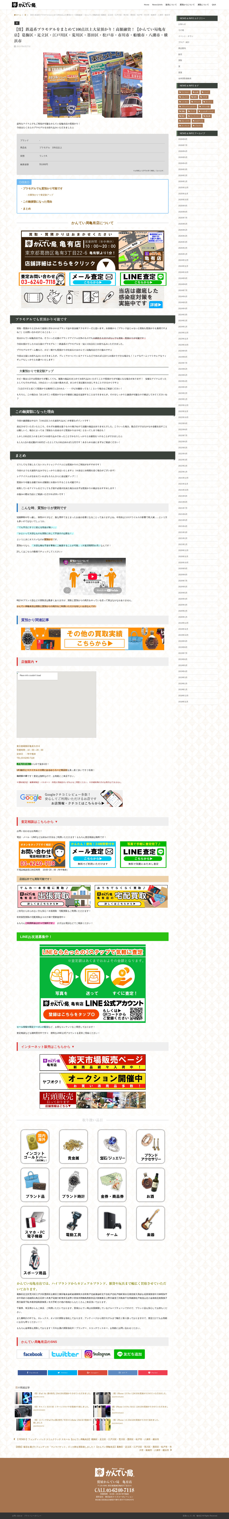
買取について (203, 5)
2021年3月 (182, 532)
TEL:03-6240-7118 (25, 758)
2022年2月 (182, 466)
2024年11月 (183, 266)
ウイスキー (185, 92)
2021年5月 (182, 520)
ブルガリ (198, 125)
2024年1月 (182, 327)
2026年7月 (182, 145)
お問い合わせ (17, 1516)
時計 (183, 116)
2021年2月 (182, 538)
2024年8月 (182, 284)
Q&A (214, 5)
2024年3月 (182, 315)
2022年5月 (182, 448)
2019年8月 (182, 647)
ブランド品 (205, 106)
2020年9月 (182, 568)
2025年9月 (182, 206)
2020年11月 (183, 556)
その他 (181, 30)
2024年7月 (182, 290)
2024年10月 (183, 272)
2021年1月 (182, 544)
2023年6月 (182, 369)
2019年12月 (183, 623)
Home (146, 5)
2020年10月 (183, 562)
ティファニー (195, 116)
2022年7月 (182, 435)
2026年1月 (182, 181)
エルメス (184, 97)
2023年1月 (182, 399)
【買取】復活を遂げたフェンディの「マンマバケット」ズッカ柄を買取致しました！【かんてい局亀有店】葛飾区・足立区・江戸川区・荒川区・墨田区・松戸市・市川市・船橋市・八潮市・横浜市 (93, 1448)
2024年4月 (182, 308)
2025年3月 (182, 242)
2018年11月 (183, 702)
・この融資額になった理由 (36, 201)
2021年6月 (182, 514)
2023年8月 (182, 357)
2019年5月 (182, 665)
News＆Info (157, 5)
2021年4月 (182, 526)
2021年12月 (183, 478)
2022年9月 (182, 423)
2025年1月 (182, 254)
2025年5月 (182, 230)
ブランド (196, 102)
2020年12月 (183, 550)
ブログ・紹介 (184, 42)
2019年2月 (182, 683)
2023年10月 (183, 345)
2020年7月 (182, 581)
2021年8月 (182, 502)
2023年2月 (182, 393)
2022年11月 (183, 411)
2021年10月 (183, 490)
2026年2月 (182, 175)
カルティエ (199, 121)
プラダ (204, 97)
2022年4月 (182, 454)
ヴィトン (209, 102)
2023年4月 (182, 381)
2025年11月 (183, 194)
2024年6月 (182, 296)
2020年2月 (182, 611)
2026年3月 (182, 169)
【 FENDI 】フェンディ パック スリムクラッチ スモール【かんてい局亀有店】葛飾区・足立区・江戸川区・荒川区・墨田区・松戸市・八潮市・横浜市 (87, 1439)
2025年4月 (182, 236)
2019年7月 (182, 653)
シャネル (184, 102)
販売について (171, 5)
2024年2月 (182, 320)
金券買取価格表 (184, 78)
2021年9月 (182, 496)
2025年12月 (183, 187)
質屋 (180, 72)
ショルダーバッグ (207, 111)
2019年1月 (182, 689)
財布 (195, 97)
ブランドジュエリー (188, 106)
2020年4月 (182, 599)
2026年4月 (182, 163)
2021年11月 (183, 484)
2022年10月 (183, 417)
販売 (180, 54)
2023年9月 (182, 351)
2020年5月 (182, 593)
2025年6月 (182, 224)
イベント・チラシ (185, 36)
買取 (180, 60)
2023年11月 (183, 339)
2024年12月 (183, 260)
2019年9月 (182, 641)
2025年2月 (182, 248)
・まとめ (25, 208)
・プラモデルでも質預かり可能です (41, 188)
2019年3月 (182, 677)
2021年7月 (182, 508)
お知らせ (182, 24)
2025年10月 (183, 199)
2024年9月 (182, 278)
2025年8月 (182, 212)
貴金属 (208, 116)
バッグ (206, 92)
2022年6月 (182, 441)
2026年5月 (182, 157)
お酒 (196, 92)
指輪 (183, 111)
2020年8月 (182, 575)
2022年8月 (182, 429)
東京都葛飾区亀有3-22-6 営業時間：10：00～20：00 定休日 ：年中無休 (30, 750)
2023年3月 (182, 387)
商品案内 (182, 48)
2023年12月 (183, 333)
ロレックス (185, 121)
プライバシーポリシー (32, 1516)
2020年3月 (182, 605)
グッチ (192, 111)
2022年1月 (182, 472)
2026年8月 (182, 139)
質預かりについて (187, 5)
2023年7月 (182, 363)
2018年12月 (183, 695)
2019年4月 (182, 671)
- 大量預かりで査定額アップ (36, 195)
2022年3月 (182, 460)
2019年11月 (183, 629)
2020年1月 (182, 617)
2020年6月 (182, 587)
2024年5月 (182, 302)
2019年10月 (183, 635)
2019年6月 (182, 659)
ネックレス (185, 125)
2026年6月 (182, 151)
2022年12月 (183, 405)
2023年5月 (182, 375)
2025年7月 (182, 218)
